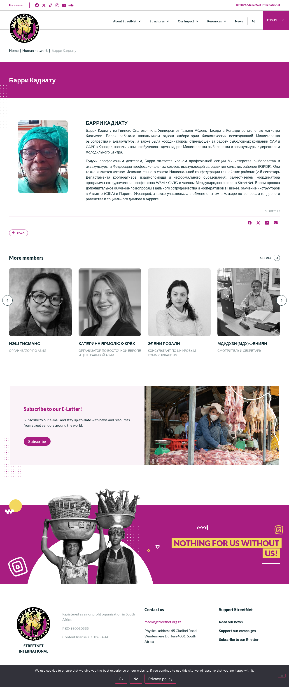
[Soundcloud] (71, 5)
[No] (282, 676)
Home (14, 50)
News (239, 21)
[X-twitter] (44, 5)
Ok (121, 679)
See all (265, 258)
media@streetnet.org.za (162, 622)
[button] (253, 21)
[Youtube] (64, 5)
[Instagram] (57, 5)
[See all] (277, 258)
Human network (35, 50)
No (135, 679)
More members (26, 258)
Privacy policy (160, 679)
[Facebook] (37, 5)
